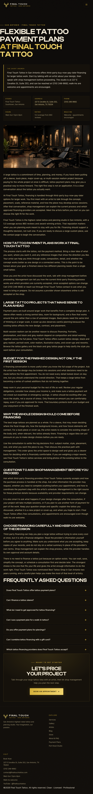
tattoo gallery (21, 346)
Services (52, 720)
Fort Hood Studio (55, 746)
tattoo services (35, 458)
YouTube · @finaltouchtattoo (14, 784)
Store (51, 735)
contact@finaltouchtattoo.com (15, 772)
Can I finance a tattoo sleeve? (46, 600)
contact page (13, 235)
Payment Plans (55, 742)
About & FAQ (54, 738)
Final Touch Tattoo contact (57, 287)
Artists (51, 727)
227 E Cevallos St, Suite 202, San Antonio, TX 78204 (21, 763)
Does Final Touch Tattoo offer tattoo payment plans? (46, 590)
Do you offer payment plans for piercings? (46, 629)
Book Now (7, 759)
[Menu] (86, 4)
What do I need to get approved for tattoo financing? (46, 610)
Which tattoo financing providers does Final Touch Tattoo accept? (46, 649)
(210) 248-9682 (70, 102)
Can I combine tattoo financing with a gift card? (46, 639)
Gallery (51, 723)
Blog (50, 731)
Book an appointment (47, 691)
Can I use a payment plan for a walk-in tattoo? (46, 620)
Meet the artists (54, 210)
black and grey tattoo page (50, 346)
